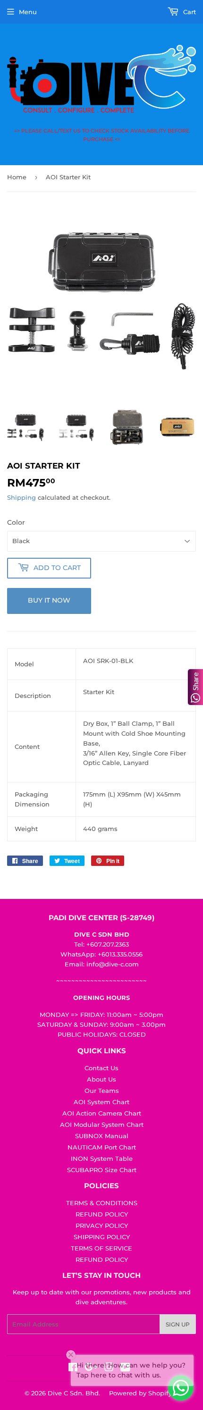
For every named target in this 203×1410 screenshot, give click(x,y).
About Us (101, 1079)
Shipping (21, 497)
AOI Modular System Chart (102, 1124)
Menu (28, 12)
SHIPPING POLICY (102, 1237)
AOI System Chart (101, 1102)
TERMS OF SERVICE (101, 1248)
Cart (188, 12)
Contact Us (101, 1068)
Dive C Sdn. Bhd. (74, 1393)
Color (16, 522)
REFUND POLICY (102, 1214)
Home (16, 177)
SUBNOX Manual (101, 1136)
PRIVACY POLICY (102, 1225)
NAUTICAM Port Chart (102, 1147)
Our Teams (102, 1090)
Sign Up (178, 1324)
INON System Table (102, 1158)
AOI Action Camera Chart (101, 1113)
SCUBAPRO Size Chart (101, 1170)
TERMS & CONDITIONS (101, 1203)
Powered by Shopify (140, 1393)
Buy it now (49, 600)
